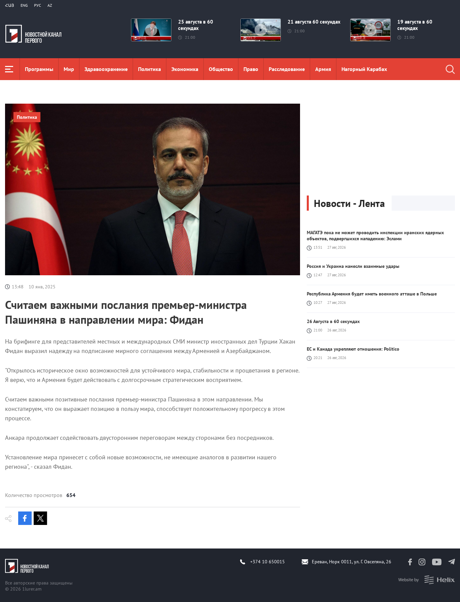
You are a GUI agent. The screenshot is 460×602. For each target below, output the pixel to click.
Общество (221, 69)
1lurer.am (31, 589)
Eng (24, 5)
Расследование (287, 69)
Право (250, 69)
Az (49, 5)
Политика (149, 69)
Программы (39, 69)
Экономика (184, 69)
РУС (37, 5)
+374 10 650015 (267, 562)
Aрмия (323, 69)
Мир (69, 69)
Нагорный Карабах (364, 69)
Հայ (9, 5)
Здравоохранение (106, 69)
